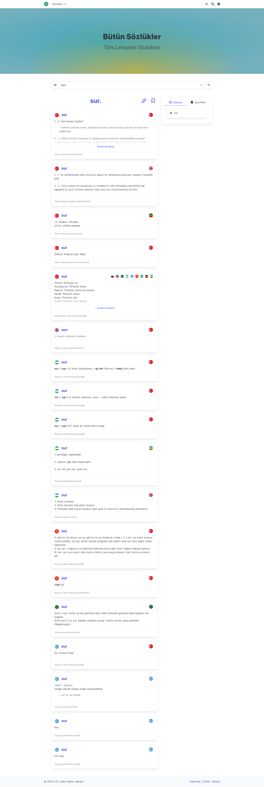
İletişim (216, 781)
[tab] (175, 102)
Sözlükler (57, 4)
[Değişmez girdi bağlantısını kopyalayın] (143, 100)
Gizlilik (206, 781)
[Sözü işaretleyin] (153, 100)
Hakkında (195, 781)
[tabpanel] (187, 114)
